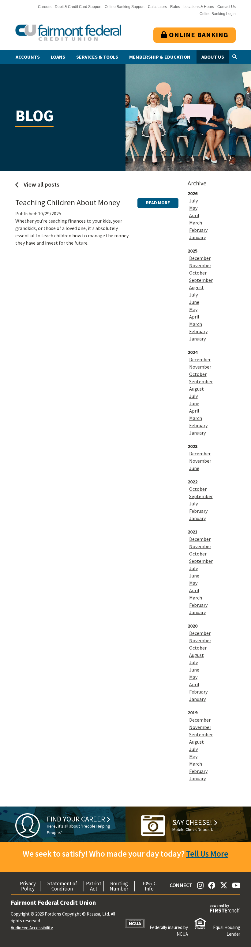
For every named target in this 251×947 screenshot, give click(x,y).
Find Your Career (76, 819)
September (201, 280)
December (200, 258)
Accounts (28, 57)
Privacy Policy (28, 886)
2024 (192, 352)
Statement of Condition (62, 886)
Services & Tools (97, 57)
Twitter (223, 885)
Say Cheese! (192, 822)
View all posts (40, 184)
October (198, 273)
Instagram (200, 885)
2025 (192, 251)
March (195, 223)
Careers (44, 7)
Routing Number (119, 886)
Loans (58, 57)
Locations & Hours (198, 7)
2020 (192, 626)
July (193, 201)
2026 (192, 193)
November (200, 265)
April (194, 215)
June (194, 302)
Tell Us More (207, 853)
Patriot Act (93, 886)
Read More (158, 203)
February (198, 230)
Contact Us (226, 7)
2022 (192, 482)
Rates (175, 7)
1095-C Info (149, 886)
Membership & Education (159, 57)
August (196, 287)
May (193, 208)
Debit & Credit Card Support (78, 7)
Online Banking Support (124, 7)
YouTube (236, 885)
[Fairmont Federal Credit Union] (68, 32)
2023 (192, 446)
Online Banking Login (218, 14)
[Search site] (234, 57)
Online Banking (197, 34)
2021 (192, 532)
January (197, 237)
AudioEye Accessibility (32, 928)
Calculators (157, 7)
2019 (192, 712)
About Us (212, 57)
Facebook (211, 885)
